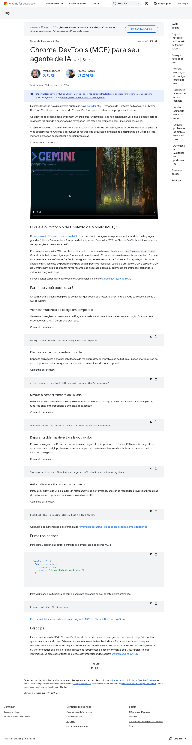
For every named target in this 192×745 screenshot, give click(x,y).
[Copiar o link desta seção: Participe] (48, 628)
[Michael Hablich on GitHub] (79, 76)
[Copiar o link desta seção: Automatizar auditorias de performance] (88, 484)
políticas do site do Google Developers (138, 683)
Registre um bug (11, 712)
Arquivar (70, 721)
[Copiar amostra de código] (155, 336)
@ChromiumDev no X (139, 712)
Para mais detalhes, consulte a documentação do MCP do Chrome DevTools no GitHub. (78, 619)
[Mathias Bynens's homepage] (53, 76)
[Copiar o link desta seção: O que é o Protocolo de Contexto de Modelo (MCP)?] (120, 227)
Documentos (52, 3)
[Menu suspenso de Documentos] (63, 3)
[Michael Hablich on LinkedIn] (83, 76)
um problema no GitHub (125, 654)
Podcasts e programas (77, 726)
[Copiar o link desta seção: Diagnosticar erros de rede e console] (85, 352)
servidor (91, 106)
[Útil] (151, 41)
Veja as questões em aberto (17, 716)
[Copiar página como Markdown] (84, 59)
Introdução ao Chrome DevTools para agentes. (83, 97)
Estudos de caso (77, 3)
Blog (7, 13)
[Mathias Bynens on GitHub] (48, 76)
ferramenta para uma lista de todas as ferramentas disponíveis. (113, 526)
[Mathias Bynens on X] (44, 76)
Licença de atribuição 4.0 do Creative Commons (133, 680)
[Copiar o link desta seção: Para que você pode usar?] (76, 288)
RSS (131, 726)
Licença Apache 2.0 (82, 683)
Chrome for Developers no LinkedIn (146, 721)
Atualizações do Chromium (79, 712)
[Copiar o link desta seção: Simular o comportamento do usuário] (85, 395)
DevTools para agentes (112, 93)
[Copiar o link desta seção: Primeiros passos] (61, 536)
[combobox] (126, 3)
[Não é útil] (156, 41)
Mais (94, 3)
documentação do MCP (117, 278)
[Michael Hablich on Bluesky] (87, 76)
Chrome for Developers (41, 41)
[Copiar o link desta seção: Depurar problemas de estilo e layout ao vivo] (95, 437)
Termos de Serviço (12, 739)
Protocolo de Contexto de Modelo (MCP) (55, 236)
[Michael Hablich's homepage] (92, 76)
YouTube (133, 716)
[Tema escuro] (151, 336)
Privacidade (29, 739)
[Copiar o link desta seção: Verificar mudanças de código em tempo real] (96, 310)
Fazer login (183, 3)
